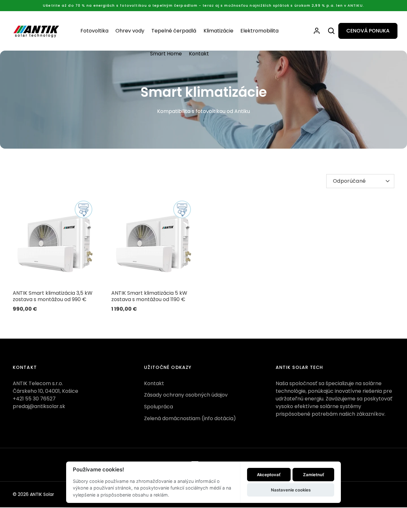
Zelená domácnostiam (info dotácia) (190, 418)
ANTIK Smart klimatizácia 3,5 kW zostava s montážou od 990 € (53, 296)
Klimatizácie (218, 30)
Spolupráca (158, 406)
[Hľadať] (331, 31)
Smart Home (166, 53)
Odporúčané (349, 181)
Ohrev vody (129, 30)
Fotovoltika (94, 30)
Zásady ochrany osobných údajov (186, 395)
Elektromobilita (259, 30)
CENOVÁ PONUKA (368, 30)
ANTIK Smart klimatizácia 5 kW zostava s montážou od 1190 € (149, 296)
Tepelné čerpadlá (173, 30)
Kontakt (199, 53)
